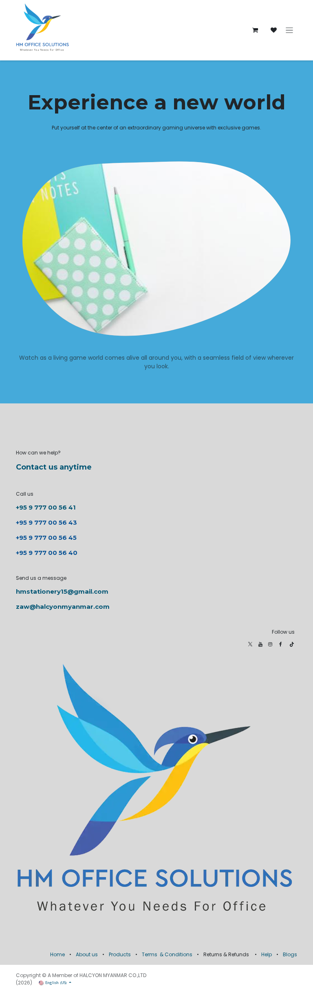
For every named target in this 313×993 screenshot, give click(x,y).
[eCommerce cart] (255, 30)
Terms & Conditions (167, 954)
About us (87, 954)
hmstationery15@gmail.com (62, 591)
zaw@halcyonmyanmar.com (63, 606)
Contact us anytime (54, 467)
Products (120, 954)
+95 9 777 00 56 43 (47, 522)
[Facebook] (281, 644)
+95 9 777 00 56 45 (46, 537)
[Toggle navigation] (290, 30)
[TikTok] (292, 644)
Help (266, 954)
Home (57, 954)
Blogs (290, 954)
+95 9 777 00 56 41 (46, 507)
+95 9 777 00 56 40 (46, 553)
